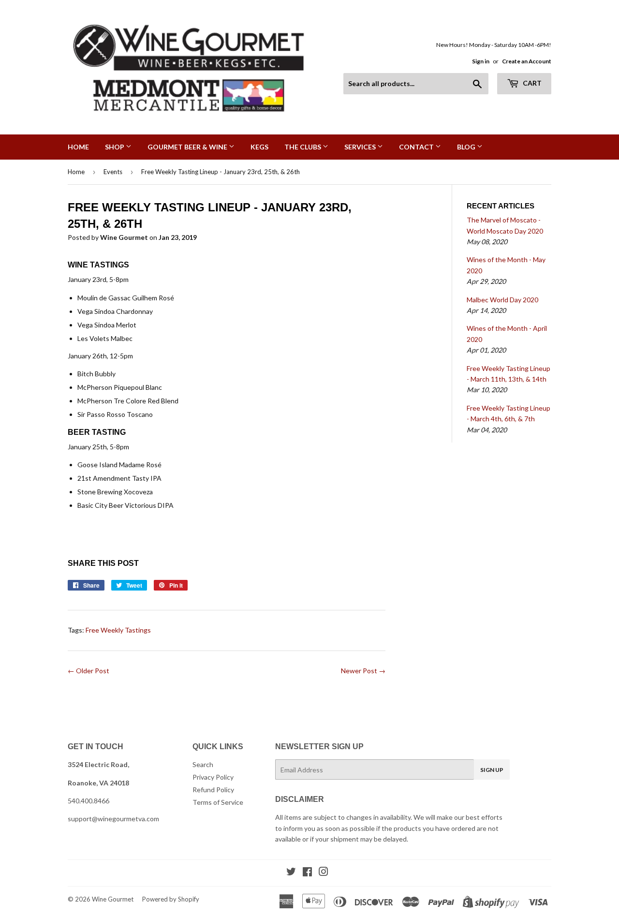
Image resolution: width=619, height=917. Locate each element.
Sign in (480, 61)
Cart (531, 83)
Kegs (259, 147)
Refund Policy (213, 789)
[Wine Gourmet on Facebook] (307, 873)
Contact (417, 147)
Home (78, 147)
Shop (115, 147)
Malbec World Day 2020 (502, 300)
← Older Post (88, 670)
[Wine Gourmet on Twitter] (291, 873)
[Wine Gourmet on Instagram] (323, 873)
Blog (467, 147)
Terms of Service (217, 802)
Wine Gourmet (112, 899)
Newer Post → (363, 670)
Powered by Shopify (170, 899)
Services (360, 147)
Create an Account (526, 61)
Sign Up (491, 769)
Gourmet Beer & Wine (188, 147)
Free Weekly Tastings (118, 630)
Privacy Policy (213, 777)
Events (112, 172)
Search (202, 764)
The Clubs (303, 147)
